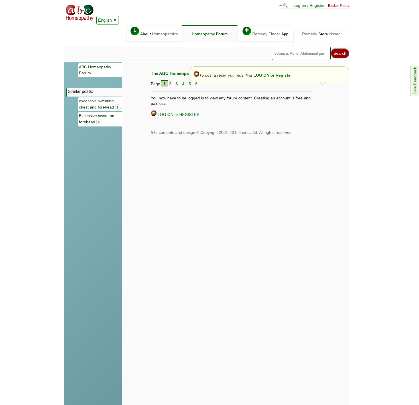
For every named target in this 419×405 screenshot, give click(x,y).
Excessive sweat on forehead (96, 118)
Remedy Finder (266, 32)
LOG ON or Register (272, 75)
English (105, 20)
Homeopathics (155, 32)
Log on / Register (309, 5)
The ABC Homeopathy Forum (180, 73)
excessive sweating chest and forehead (99, 104)
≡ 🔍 (284, 5)
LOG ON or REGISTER (178, 114)
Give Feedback (415, 80)
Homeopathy (210, 34)
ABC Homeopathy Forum (95, 70)
